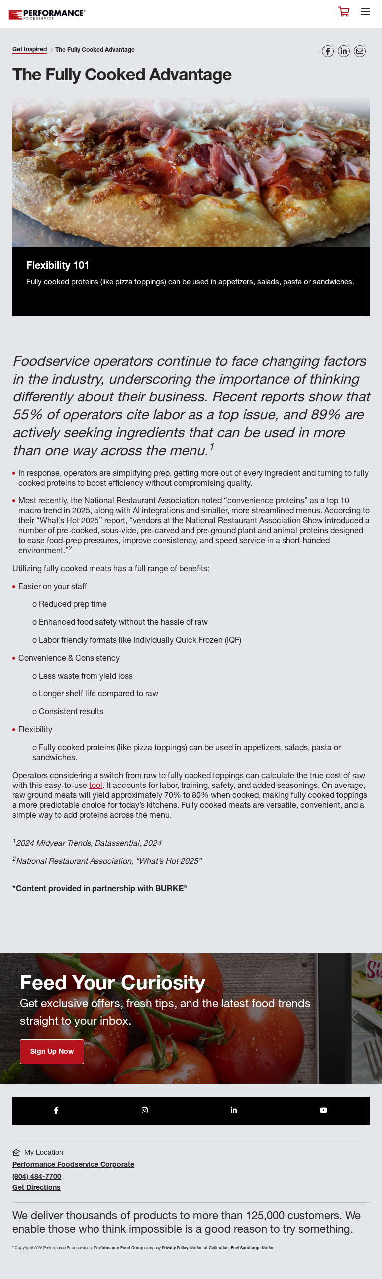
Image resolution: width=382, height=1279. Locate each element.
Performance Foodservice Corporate (73, 1165)
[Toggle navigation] (365, 14)
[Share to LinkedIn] (234, 1111)
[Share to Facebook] (56, 1111)
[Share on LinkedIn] (344, 51)
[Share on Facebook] (328, 51)
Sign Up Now (52, 1052)
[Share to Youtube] (324, 1111)
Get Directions (36, 1188)
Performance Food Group (118, 1248)
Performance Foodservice (48, 15)
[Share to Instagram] (145, 1111)
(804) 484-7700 (36, 1177)
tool (95, 786)
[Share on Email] (360, 51)
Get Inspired (29, 50)
